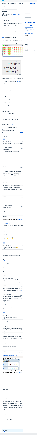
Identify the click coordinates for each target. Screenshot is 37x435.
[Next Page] (30, 18)
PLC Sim (3, 37)
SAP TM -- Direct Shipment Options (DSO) (29, 27)
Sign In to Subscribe (32, 3)
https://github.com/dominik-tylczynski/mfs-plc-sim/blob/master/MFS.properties (10, 355)
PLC (10, 130)
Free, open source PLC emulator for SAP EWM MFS (12, 3)
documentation (18, 81)
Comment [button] (22, 132)
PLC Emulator (8, 113)
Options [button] (30, 4)
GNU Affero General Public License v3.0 (16, 14)
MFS (4, 130)
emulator (3, 130)
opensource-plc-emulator (8, 130)
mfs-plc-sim (13, 124)
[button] (32, 7)
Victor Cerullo (4, 113)
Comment (4, 431)
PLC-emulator (13, 130)
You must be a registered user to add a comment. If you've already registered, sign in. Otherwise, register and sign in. (12, 430)
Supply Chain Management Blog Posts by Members (30, 22)
